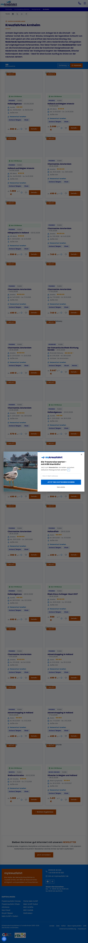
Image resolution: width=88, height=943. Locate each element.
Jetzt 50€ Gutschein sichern (60, 482)
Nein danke (61, 487)
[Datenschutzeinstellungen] (4, 938)
